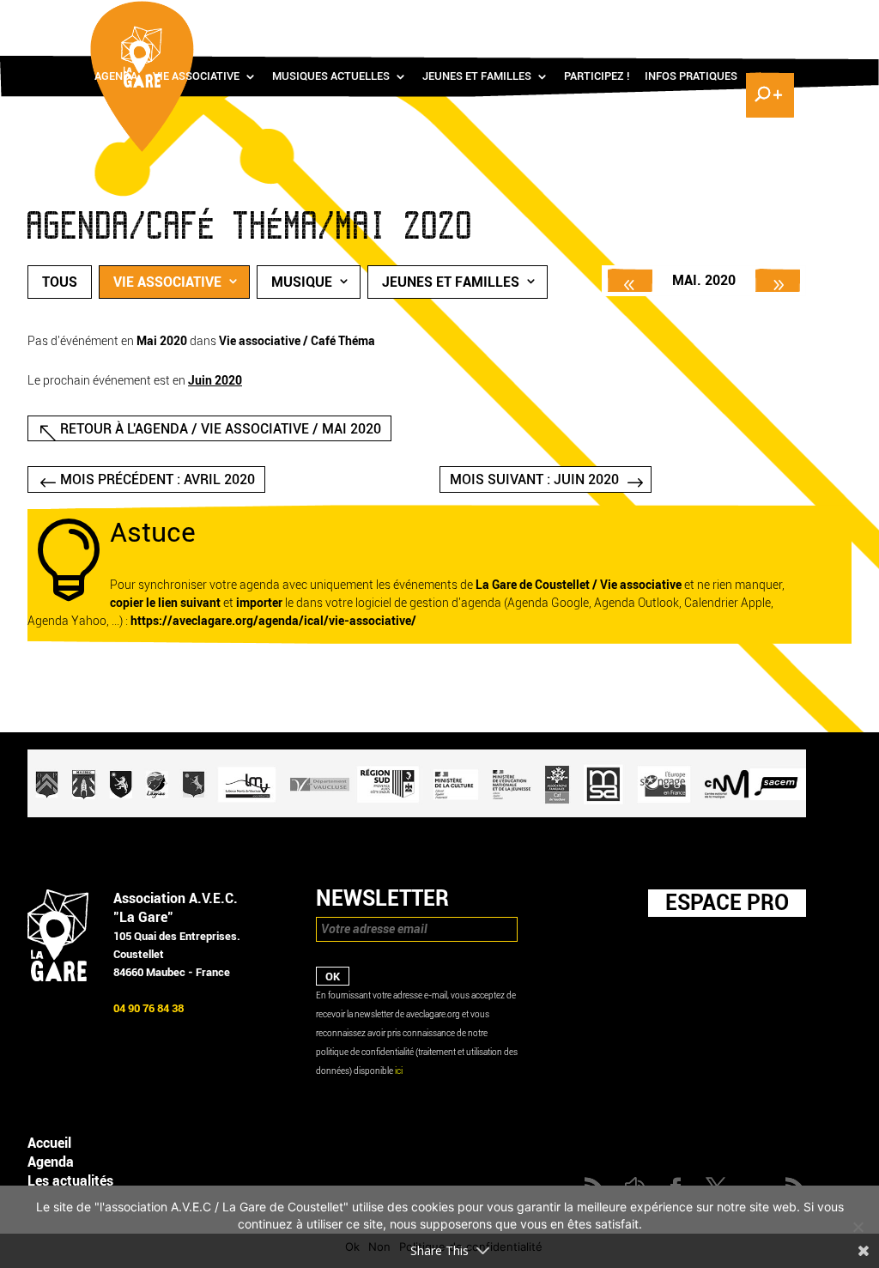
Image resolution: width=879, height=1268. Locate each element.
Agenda (115, 76)
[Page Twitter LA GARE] (718, 17)
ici (399, 1071)
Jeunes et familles (476, 76)
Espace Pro (727, 902)
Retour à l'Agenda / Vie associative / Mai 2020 (220, 429)
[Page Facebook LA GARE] (693, 17)
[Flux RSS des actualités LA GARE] (643, 17)
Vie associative (196, 76)
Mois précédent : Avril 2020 (157, 479)
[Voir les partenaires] (416, 813)
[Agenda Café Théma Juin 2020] (777, 280)
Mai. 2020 (704, 280)
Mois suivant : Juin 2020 (534, 479)
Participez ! (596, 76)
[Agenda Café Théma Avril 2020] (630, 280)
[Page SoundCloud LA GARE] (668, 17)
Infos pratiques (691, 76)
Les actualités (70, 1181)
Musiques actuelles (331, 76)
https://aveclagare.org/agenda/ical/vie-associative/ (273, 621)
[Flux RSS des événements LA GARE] (768, 17)
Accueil (49, 1143)
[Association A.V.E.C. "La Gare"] (57, 977)
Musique (301, 282)
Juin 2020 (215, 380)
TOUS (59, 282)
